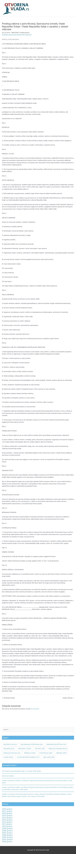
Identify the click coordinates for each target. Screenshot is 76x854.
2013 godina (7, 820)
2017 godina (7, 811)
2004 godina (7, 839)
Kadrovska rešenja (8, 776)
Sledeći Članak (68, 698)
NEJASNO (8, 749)
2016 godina (7, 813)
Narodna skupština (56, 744)
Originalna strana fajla (9, 34)
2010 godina (7, 826)
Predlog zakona (24, 32)
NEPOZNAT (15, 32)
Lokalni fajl (28, 34)
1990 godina (7, 841)
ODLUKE (40, 749)
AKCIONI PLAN (10, 744)
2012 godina (7, 822)
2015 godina (7, 815)
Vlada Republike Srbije (28, 757)
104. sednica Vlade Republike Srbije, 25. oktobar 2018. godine (21, 771)
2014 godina (7, 818)
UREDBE (61, 753)
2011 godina (7, 824)
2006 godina (7, 835)
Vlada (8, 757)
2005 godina (7, 837)
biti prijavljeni (35, 709)
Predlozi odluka (11, 753)
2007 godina (7, 833)
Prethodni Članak (8, 698)
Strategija (45, 753)
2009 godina (7, 828)
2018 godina (7, 809)
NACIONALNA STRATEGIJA (32, 744)
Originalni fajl (20, 34)
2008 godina (7, 831)
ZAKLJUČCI (48, 757)
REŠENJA (30, 753)
